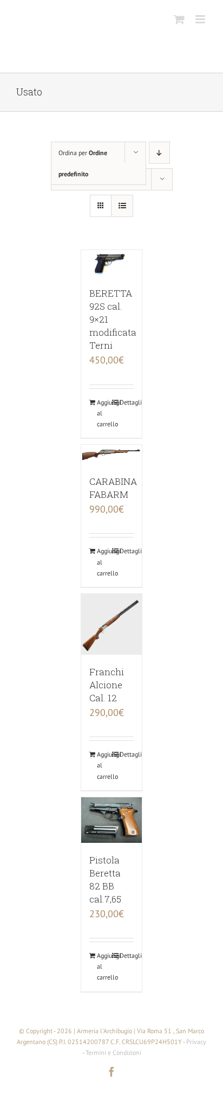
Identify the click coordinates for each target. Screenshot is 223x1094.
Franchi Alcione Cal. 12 (106, 685)
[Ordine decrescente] (159, 153)
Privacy (196, 1042)
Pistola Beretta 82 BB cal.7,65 (105, 879)
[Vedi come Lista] (122, 205)
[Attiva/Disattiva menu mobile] (201, 19)
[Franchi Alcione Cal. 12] (111, 624)
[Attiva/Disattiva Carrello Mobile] (179, 19)
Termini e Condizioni (113, 1052)
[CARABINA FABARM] (111, 454)
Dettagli (127, 402)
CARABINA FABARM (113, 488)
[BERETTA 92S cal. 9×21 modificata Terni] (111, 263)
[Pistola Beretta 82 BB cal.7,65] (111, 820)
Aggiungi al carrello (104, 413)
